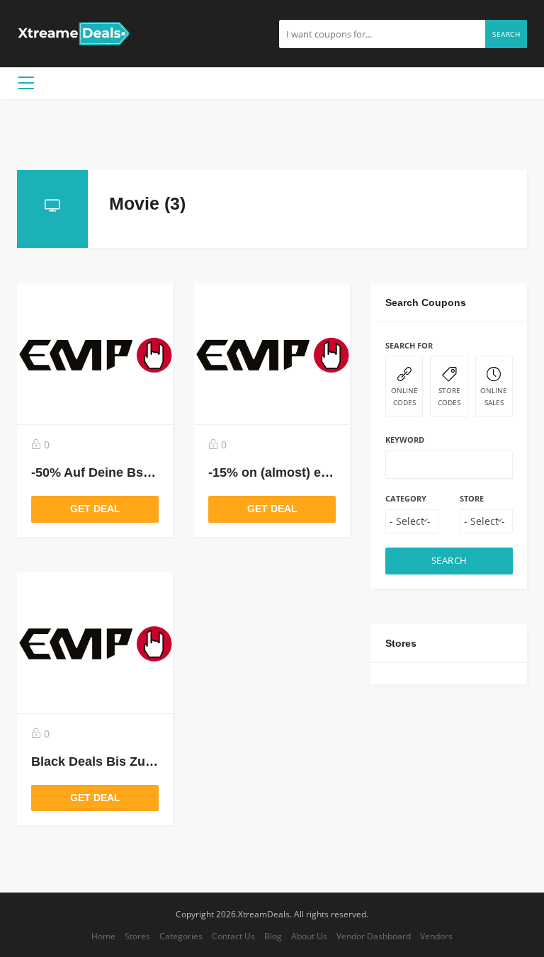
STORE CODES (449, 396)
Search (506, 34)
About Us (309, 935)
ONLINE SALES (493, 396)
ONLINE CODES (404, 396)
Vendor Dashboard (373, 935)
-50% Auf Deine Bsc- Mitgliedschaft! (139, 472)
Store (472, 498)
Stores (137, 935)
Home (103, 935)
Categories (181, 935)
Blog (273, 935)
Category (405, 498)
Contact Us (233, 935)
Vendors (436, 935)
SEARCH (449, 561)
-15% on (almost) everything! (295, 472)
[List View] (499, 200)
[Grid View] (478, 200)
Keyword (404, 439)
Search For (409, 345)
